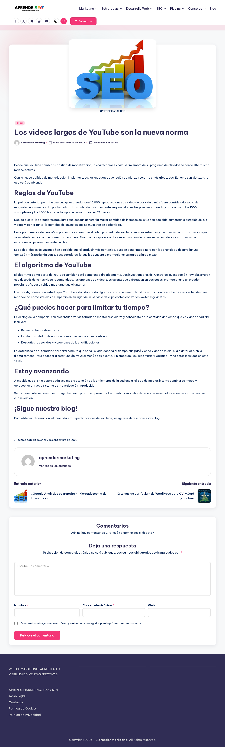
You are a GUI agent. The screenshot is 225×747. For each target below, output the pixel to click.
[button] (83, 21)
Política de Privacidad (25, 715)
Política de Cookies (23, 708)
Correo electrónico (98, 605)
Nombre (21, 605)
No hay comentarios (106, 142)
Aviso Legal (17, 696)
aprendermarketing (59, 457)
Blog (20, 123)
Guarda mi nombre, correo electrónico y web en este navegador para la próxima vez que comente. (81, 623)
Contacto (16, 702)
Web (151, 605)
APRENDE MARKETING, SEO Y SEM (33, 690)
